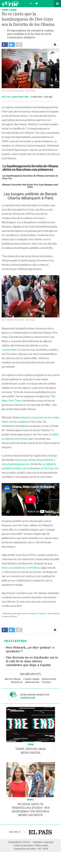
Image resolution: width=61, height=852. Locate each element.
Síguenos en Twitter (36, 3)
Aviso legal (48, 842)
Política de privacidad (23, 845)
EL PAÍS (40, 831)
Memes (30, 799)
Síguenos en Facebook (31, 3)
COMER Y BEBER (9, 9)
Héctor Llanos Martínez (16, 97)
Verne (10, 3)
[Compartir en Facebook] (5, 44)
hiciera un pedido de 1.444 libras (21, 567)
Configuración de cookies (25, 848)
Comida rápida (31, 679)
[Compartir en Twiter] (12, 44)
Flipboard (42, 613)
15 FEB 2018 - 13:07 (42, 97)
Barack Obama (13, 679)
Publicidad (37, 842)
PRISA (45, 848)
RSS (39, 848)
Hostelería (16, 682)
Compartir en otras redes (19, 44)
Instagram (32, 613)
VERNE (30, 744)
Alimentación (32, 682)
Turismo (46, 682)
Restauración (49, 679)
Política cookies (41, 845)
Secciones (57, 3)
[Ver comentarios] (55, 44)
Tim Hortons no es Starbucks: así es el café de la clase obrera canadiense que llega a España (32, 661)
